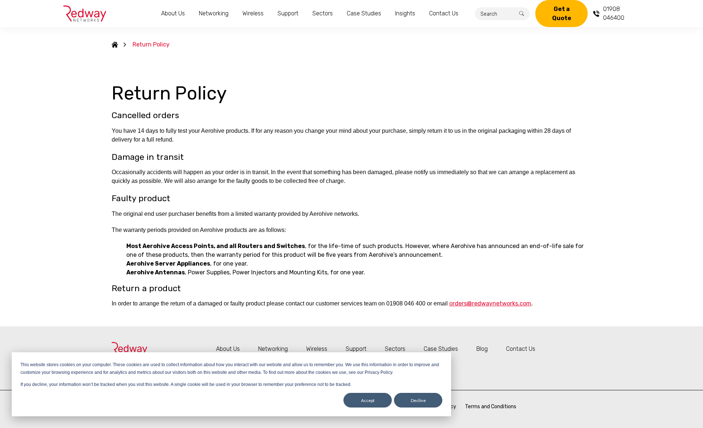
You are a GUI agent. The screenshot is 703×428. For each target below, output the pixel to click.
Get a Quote (561, 13)
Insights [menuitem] (405, 13)
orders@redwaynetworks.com (490, 303)
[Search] (521, 13)
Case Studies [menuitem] (364, 13)
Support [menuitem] (288, 13)
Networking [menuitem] (213, 13)
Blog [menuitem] (482, 348)
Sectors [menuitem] (322, 13)
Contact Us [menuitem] (443, 13)
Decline (418, 400)
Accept (368, 400)
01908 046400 (613, 13)
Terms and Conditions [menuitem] (490, 406)
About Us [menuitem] (173, 13)
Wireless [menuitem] (253, 13)
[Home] (115, 45)
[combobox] (502, 13)
